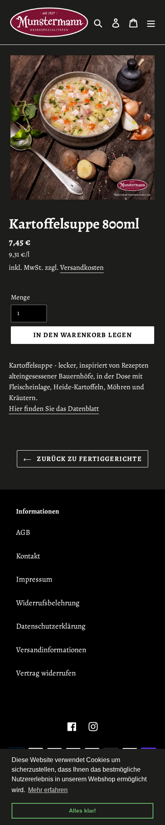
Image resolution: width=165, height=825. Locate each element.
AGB (23, 532)
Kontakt (28, 556)
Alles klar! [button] (82, 810)
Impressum (34, 579)
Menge (20, 297)
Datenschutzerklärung (51, 626)
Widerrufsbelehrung (48, 603)
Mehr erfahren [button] (48, 790)
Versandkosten (82, 267)
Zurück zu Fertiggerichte (88, 458)
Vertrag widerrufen (46, 673)
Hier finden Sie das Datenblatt (54, 408)
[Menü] (151, 22)
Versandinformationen (51, 650)
